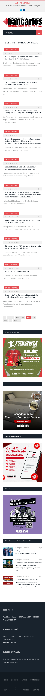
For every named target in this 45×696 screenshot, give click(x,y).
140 (34, 318)
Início (6, 680)
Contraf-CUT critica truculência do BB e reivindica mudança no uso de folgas (21, 296)
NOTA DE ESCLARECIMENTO (17, 271)
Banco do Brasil (11, 50)
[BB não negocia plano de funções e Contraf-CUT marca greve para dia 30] (22, 50)
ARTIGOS (7, 541)
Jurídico (24, 680)
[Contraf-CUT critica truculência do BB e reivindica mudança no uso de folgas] (22, 288)
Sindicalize (26, 690)
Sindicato (14, 680)
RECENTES (16, 541)
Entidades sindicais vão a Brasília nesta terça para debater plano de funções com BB (23, 111)
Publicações (35, 680)
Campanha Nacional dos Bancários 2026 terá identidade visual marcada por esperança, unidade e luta (28, 566)
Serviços (7, 690)
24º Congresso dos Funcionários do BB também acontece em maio (21, 83)
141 (5, 321)
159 (15, 321)
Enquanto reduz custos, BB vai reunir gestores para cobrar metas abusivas (20, 168)
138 (22, 318)
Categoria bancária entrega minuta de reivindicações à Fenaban (28, 552)
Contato (36, 690)
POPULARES (27, 541)
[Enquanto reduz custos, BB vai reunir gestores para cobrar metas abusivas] (22, 160)
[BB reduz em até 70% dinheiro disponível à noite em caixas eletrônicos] (22, 239)
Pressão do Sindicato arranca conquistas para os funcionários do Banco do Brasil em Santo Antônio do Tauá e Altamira (23, 194)
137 (17, 318)
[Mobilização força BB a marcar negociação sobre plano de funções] (22, 214)
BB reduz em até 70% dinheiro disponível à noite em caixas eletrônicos (23, 247)
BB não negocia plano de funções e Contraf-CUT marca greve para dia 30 (23, 58)
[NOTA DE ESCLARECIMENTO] (22, 265)
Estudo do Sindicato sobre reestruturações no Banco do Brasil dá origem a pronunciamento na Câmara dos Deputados (23, 141)
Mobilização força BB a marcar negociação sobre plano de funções (22, 221)
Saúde (16, 690)
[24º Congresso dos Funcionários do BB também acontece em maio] (22, 76)
